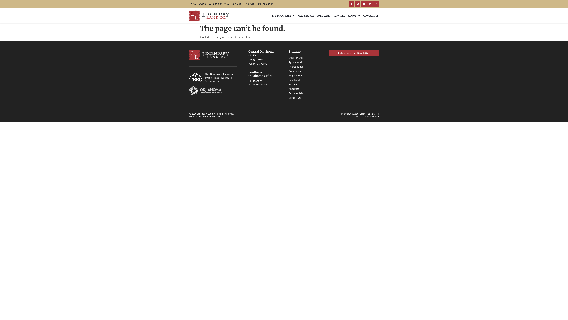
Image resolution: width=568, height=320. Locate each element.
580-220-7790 (265, 4)
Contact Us (371, 15)
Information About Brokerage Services (360, 113)
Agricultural (295, 62)
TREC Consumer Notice (367, 116)
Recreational (296, 66)
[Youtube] (364, 4)
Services (339, 15)
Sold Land (323, 15)
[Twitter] (357, 4)
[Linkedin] (370, 4)
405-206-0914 (221, 4)
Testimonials (296, 93)
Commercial (295, 71)
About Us (294, 88)
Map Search (306, 15)
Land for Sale (281, 15)
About (352, 15)
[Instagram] (376, 4)
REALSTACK (216, 116)
